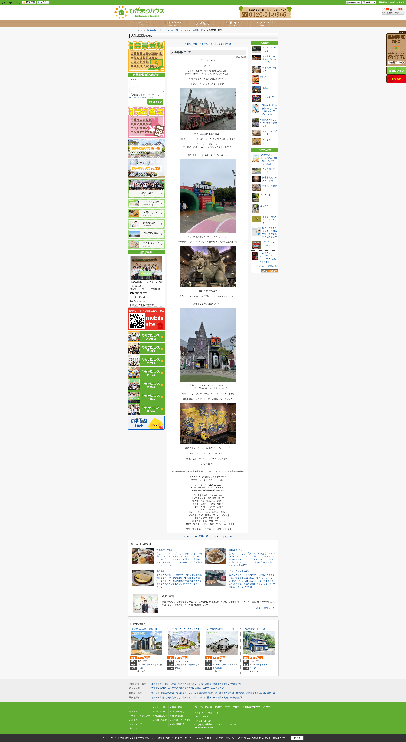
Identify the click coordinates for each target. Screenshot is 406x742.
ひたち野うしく (173, 697)
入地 (226, 697)
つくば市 (147, 665)
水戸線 (218, 693)
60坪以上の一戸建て (181, 720)
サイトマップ (135, 724)
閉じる (297, 738)
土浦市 (154, 684)
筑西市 (208, 684)
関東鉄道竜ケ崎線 (205, 693)
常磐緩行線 (229, 693)
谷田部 (163, 688)
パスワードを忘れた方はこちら (141, 97)
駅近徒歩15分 (178, 724)
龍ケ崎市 (191, 684)
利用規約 (133, 720)
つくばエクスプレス (185, 693)
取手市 (173, 684)
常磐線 (154, 693)
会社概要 (133, 711)
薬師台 (183, 688)
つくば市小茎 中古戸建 (253, 629)
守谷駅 (178, 668)
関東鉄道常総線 (167, 693)
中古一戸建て (178, 711)
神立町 (220, 688)
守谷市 (183, 665)
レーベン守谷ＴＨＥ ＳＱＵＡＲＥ (183, 629)
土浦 (162, 697)
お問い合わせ (161, 720)
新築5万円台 (177, 716)
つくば (202, 697)
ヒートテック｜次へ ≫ (221, 44)
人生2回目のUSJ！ (182, 52)
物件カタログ (135, 728)
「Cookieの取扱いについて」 (256, 738)
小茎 (265, 665)
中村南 (198, 688)
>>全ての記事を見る (268, 266)
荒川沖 (154, 697)
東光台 (229, 665)
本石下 (206, 688)
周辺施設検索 (161, 716)
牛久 (184, 697)
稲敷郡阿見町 (236, 684)
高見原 (153, 665)
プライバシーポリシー (139, 716)
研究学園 (217, 697)
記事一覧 (203, 44)
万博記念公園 (236, 697)
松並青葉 (190, 665)
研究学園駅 (217, 668)
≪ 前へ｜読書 (190, 44)
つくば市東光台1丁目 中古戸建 (220, 629)
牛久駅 (140, 668)
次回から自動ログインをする (145, 94)
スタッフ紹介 (161, 707)
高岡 (191, 688)
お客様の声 (160, 711)
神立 (209, 697)
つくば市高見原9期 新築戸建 (143, 629)
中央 (213, 688)
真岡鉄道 (240, 693)
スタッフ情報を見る (265, 608)
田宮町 (175, 688)
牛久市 (181, 684)
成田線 (262, 693)
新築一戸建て (178, 707)
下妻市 (225, 684)
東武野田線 (251, 693)
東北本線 (271, 693)
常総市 (216, 684)
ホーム (132, 707)
